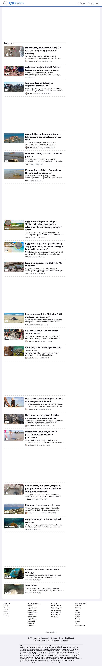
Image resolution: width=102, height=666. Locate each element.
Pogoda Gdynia (55, 614)
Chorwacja (78, 608)
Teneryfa (77, 617)
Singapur (77, 614)
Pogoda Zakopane (33, 612)
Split (76, 623)
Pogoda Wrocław (32, 610)
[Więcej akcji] (65, 47)
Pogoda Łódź (31, 623)
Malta (76, 610)
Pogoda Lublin (31, 621)
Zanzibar (77, 619)
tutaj (58, 662)
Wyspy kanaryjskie (80, 625)
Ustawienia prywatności (59, 640)
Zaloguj (90, 3)
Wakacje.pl (7, 607)
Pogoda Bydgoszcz (56, 608)
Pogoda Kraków (32, 614)
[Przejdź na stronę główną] (5, 5)
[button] (82, 3)
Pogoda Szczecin (32, 619)
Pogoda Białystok (56, 612)
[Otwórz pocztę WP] (77, 3)
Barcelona (78, 606)
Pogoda (30, 606)
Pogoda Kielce (31, 625)
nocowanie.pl (7, 611)
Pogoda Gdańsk (32, 617)
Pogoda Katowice (56, 606)
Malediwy (77, 612)
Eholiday (6, 615)
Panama (77, 621)
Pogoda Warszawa (33, 608)
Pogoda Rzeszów (56, 610)
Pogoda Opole (55, 617)
